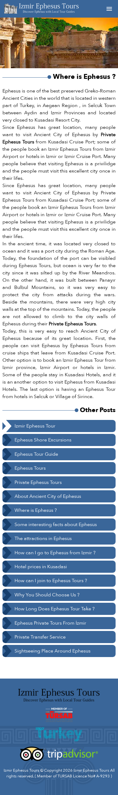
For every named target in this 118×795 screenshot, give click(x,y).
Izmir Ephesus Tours (91, 770)
